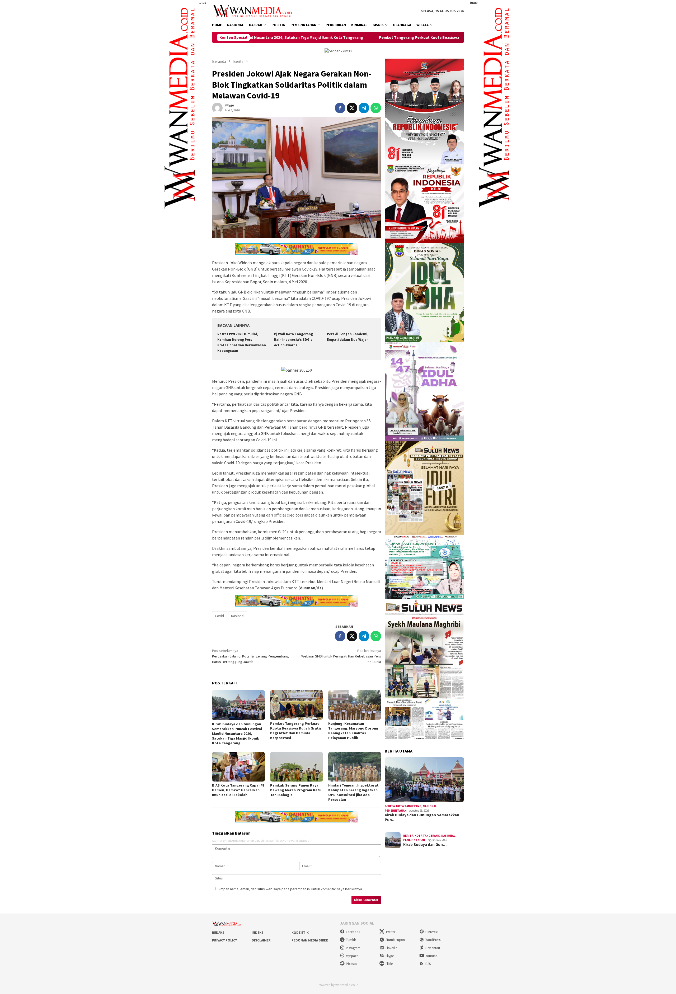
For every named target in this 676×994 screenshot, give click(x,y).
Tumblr (351, 940)
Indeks (258, 932)
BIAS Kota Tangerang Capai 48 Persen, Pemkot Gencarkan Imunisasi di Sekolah (238, 790)
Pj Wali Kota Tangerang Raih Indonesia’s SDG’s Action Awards (293, 339)
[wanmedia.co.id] (253, 10)
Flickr (389, 964)
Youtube (431, 956)
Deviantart (432, 948)
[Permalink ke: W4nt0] (217, 107)
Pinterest (431, 932)
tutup (202, 2)
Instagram (353, 948)
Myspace (352, 956)
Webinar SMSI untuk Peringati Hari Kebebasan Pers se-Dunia (341, 656)
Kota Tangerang (408, 806)
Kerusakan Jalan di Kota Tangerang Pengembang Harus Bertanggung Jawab (250, 656)
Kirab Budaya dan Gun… (425, 844)
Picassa (351, 964)
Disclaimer (261, 940)
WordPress (432, 940)
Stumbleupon (395, 940)
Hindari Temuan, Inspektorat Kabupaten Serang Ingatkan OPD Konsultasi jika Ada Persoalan (353, 792)
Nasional (237, 615)
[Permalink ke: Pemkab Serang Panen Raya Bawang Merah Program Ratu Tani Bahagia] (296, 767)
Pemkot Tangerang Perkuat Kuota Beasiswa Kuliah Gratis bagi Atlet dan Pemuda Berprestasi (397, 37)
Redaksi (219, 932)
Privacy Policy (224, 940)
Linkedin (391, 948)
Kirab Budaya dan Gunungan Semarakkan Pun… (422, 817)
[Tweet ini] (352, 108)
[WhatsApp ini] (375, 108)
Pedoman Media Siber (310, 940)
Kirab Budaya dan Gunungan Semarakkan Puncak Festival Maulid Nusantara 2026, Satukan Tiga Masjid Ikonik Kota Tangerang (237, 733)
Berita (390, 806)
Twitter (390, 932)
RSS (428, 964)
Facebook (353, 932)
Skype (390, 956)
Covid (219, 615)
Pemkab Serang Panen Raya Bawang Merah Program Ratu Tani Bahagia (295, 790)
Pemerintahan (396, 810)
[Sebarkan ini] (340, 108)
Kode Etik (300, 932)
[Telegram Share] (364, 108)
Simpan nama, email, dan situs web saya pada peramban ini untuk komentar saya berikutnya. (290, 889)
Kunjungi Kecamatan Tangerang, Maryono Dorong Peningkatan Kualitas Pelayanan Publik (353, 730)
